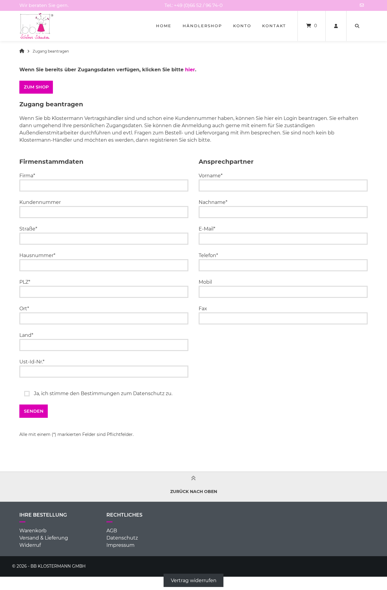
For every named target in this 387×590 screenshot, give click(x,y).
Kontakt (274, 25)
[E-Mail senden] (362, 5)
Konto (242, 25)
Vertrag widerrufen (193, 580)
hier (190, 70)
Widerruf (30, 545)
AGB (111, 531)
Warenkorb (33, 531)
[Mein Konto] (336, 26)
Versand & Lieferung (43, 538)
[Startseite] (36, 26)
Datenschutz (122, 538)
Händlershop (202, 25)
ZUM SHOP (36, 87)
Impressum (120, 545)
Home (163, 25)
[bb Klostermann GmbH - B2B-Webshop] (21, 51)
